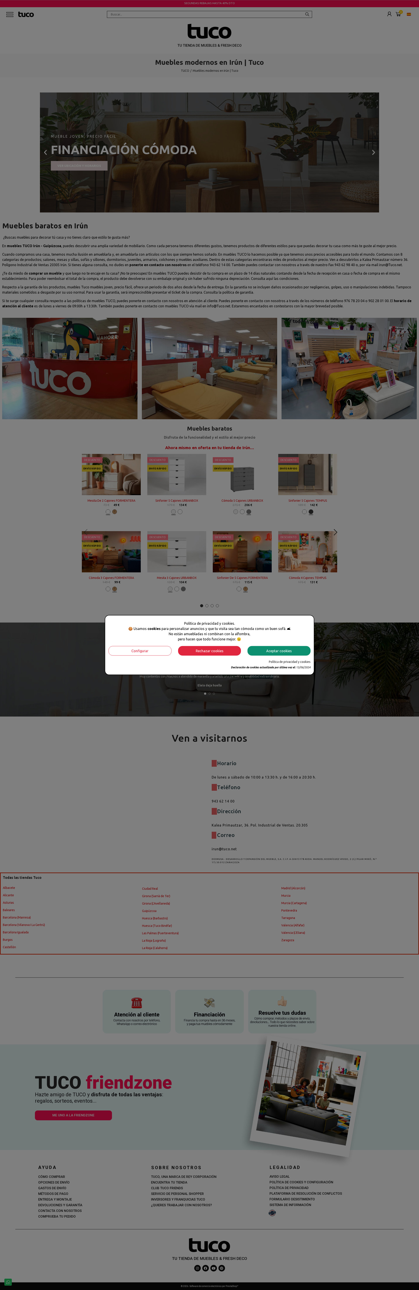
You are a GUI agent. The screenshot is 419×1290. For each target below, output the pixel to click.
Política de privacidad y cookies (290, 661)
